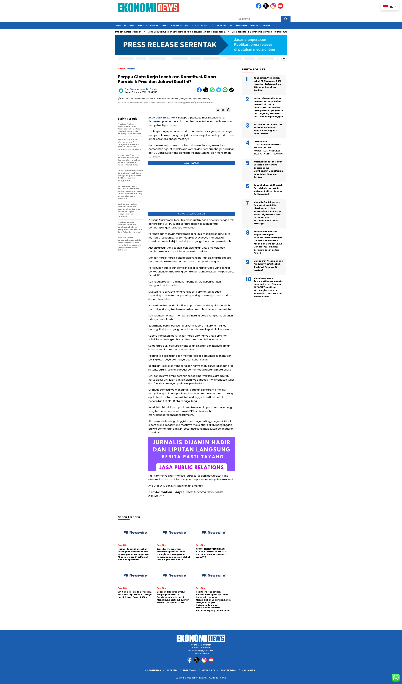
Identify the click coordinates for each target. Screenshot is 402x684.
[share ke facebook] (200, 92)
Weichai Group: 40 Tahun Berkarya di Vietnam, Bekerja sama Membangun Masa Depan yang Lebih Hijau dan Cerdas (268, 169)
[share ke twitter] (206, 92)
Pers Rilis (255, 25)
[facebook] (259, 8)
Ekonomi (129, 25)
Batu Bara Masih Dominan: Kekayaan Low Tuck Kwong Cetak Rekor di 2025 (259, 31)
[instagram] (273, 8)
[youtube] (281, 8)
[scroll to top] (387, 679)
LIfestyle (222, 25)
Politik (189, 25)
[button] (218, 110)
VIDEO (266, 25)
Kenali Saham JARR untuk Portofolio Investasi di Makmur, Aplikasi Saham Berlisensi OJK (268, 190)
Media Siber (208, 670)
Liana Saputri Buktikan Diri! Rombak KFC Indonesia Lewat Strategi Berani (173, 31)
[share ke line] (226, 92)
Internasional (238, 25)
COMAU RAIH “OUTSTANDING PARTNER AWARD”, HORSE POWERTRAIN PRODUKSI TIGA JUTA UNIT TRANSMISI (268, 147)
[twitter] (266, 8)
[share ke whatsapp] (213, 92)
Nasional (176, 25)
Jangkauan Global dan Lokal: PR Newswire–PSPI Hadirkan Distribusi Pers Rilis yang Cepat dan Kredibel (267, 84)
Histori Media (153, 670)
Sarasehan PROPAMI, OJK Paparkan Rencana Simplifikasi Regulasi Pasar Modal (268, 129)
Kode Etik (171, 670)
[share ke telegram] (219, 92)
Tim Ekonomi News (135, 89)
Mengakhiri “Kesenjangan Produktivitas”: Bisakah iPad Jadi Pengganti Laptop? (268, 265)
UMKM (165, 25)
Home (118, 25)
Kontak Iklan (228, 670)
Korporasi (152, 25)
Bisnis (140, 25)
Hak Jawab (248, 670)
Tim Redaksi (189, 670)
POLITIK (131, 68)
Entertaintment (205, 25)
